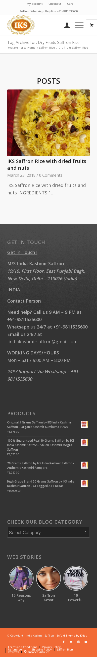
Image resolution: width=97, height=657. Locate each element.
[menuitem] (34, 3)
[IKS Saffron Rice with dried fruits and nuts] (48, 122)
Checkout (54, 3)
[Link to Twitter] (71, 642)
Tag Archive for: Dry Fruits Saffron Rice (43, 42)
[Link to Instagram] (78, 642)
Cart (70, 3)
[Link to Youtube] (86, 642)
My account (35, 3)
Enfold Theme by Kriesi (72, 635)
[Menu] (77, 25)
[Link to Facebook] (63, 642)
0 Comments (50, 175)
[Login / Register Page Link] (64, 25)
